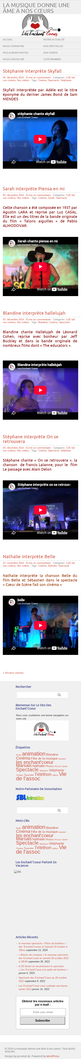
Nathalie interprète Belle (29, 556)
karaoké (62, 759)
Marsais (24, 765)
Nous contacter (13, 59)
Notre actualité (53, 39)
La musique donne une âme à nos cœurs (36, 8)
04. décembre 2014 (13, 77)
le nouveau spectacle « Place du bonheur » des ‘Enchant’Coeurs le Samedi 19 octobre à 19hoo (43, 947)
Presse (58, 766)
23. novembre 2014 (13, 563)
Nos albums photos (15, 52)
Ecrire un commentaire (38, 77)
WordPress (52, 1056)
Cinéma (42, 80)
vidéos (55, 775)
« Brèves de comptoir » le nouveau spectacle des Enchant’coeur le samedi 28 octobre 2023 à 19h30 (44, 958)
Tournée (29, 774)
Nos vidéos (50, 52)
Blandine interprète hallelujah (34, 313)
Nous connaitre (13, 46)
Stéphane (65, 450)
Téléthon (42, 774)
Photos (50, 766)
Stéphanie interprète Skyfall (32, 71)
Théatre (19, 775)
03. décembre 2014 (13, 319)
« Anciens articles (13, 672)
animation (33, 754)
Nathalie (52, 565)
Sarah (51, 198)
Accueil (8, 39)
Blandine (43, 322)
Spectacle (53, 80)
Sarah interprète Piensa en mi (34, 189)
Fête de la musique (44, 758)
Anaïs (18, 755)
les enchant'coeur (34, 762)
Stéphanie (65, 80)
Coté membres (52, 59)
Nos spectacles (53, 46)
